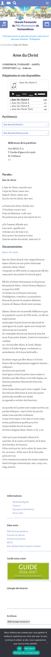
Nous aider (18, 513)
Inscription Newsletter (23, 509)
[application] (28, 94)
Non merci (29, 648)
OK (19, 648)
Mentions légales (21, 502)
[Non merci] (47, 642)
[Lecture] (13, 94)
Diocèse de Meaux (16, 535)
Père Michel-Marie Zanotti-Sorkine (24, 546)
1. (19, 99)
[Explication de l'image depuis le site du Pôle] (20, 18)
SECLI (10, 542)
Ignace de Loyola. (10, 252)
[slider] (42, 93)
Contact (16, 505)
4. (21, 109)
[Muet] (35, 94)
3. (19, 106)
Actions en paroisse (16, 538)
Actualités (7, 44)
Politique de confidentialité (26, 653)
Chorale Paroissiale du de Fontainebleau (25, 26)
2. (19, 103)
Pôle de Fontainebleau (17, 531)
